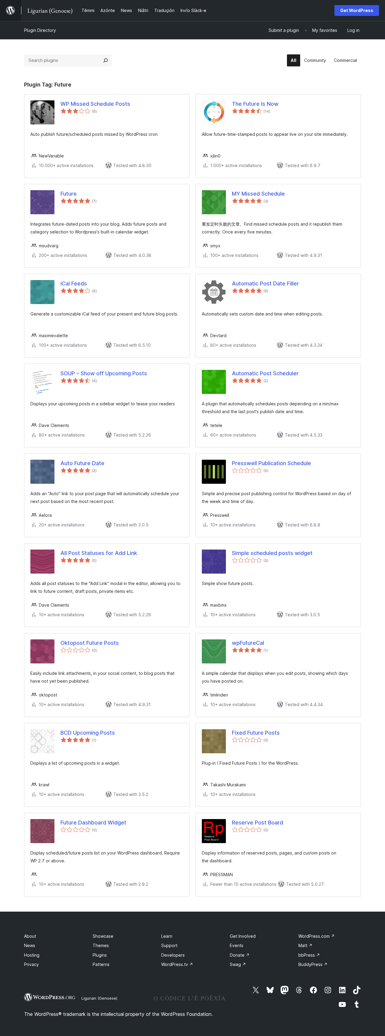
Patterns (101, 964)
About (30, 936)
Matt (305, 945)
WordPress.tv (177, 964)
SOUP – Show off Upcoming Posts (103, 373)
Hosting (31, 955)
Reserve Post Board (257, 822)
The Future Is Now (255, 104)
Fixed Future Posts (256, 733)
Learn (166, 936)
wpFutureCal (248, 643)
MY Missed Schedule (258, 193)
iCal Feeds (73, 283)
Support (169, 945)
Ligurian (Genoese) (99, 998)
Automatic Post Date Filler (265, 283)
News (29, 945)
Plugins (100, 955)
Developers (173, 955)
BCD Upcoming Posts (87, 733)
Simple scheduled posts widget (272, 553)
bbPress (309, 955)
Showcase (103, 936)
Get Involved (243, 936)
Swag (238, 964)
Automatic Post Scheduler (265, 373)
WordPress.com (316, 936)
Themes (101, 945)
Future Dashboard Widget (93, 822)
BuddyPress (313, 964)
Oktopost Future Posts (89, 643)
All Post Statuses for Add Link (98, 553)
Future (68, 193)
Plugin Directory (40, 30)
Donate (240, 955)
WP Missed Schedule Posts (95, 104)
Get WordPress (356, 10)
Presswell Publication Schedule (271, 463)
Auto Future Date (82, 463)
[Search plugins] (106, 60)
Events (236, 945)
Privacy (31, 964)
